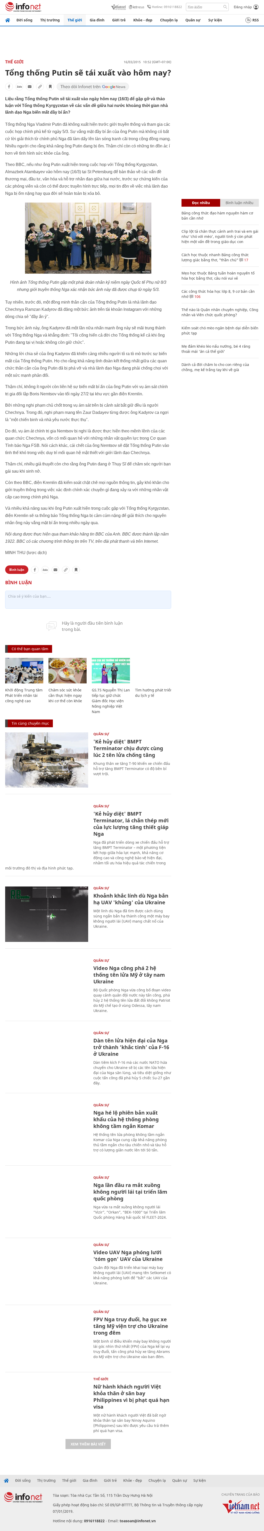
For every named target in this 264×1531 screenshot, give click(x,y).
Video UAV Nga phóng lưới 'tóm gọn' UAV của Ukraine (128, 1255)
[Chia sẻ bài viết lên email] (30, 86)
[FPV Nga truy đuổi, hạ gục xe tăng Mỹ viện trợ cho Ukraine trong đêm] (46, 1338)
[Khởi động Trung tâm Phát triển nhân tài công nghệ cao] (24, 670)
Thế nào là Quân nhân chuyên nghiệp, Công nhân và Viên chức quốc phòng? (220, 312)
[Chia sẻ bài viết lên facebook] (9, 86)
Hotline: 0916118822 (167, 7)
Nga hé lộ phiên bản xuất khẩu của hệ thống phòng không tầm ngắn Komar (126, 1119)
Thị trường (50, 20)
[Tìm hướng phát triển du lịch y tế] (154, 670)
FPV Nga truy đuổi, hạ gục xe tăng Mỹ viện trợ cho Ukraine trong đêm (130, 1326)
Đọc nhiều (201, 202)
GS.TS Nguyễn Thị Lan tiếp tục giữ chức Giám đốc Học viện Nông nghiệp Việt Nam (111, 701)
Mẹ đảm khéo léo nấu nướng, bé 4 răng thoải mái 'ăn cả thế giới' (216, 349)
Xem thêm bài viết (88, 1444)
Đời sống (24, 20)
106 (197, 296)
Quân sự (193, 20)
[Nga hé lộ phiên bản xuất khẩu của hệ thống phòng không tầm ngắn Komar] (46, 1131)
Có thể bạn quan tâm (30, 648)
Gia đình (97, 20)
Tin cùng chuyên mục (30, 723)
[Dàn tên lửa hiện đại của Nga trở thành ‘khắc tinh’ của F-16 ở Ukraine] (46, 1059)
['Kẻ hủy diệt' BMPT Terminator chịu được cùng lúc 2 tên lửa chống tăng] (46, 760)
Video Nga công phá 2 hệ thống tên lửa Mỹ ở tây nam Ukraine (129, 975)
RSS (255, 20)
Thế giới (75, 20)
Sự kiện (215, 20)
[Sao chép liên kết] (40, 86)
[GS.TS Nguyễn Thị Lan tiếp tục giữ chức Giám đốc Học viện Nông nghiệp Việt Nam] (111, 670)
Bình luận (16, 569)
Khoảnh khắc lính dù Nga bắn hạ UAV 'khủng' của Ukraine (130, 899)
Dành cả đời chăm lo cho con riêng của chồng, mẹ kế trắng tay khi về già (215, 367)
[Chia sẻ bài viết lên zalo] (19, 86)
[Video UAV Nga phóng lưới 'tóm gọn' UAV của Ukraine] (46, 1271)
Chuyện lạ (169, 20)
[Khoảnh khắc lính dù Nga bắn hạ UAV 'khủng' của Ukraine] (46, 914)
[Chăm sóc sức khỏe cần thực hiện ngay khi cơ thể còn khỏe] (67, 670)
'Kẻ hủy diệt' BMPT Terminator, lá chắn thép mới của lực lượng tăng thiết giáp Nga (131, 823)
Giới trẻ (119, 20)
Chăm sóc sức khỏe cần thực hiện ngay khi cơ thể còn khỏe (65, 695)
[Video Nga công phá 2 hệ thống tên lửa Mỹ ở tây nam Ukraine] (46, 986)
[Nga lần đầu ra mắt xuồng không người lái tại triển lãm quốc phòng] (46, 1203)
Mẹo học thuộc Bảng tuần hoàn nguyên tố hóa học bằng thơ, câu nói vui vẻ (218, 276)
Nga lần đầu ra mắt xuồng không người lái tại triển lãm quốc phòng (130, 1192)
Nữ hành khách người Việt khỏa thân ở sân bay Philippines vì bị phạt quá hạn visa (131, 1396)
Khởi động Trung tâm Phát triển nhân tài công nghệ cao (24, 695)
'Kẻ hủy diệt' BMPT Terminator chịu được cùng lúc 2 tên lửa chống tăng (128, 748)
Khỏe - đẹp (142, 20)
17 (245, 259)
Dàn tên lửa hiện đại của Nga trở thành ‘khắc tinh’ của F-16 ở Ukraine (131, 1047)
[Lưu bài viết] (50, 86)
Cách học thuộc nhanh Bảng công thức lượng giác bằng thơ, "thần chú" (215, 257)
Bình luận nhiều (239, 202)
